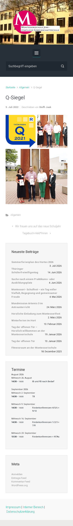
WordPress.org (19, 485)
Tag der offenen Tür (23, 341)
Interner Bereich (33, 507)
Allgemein (24, 87)
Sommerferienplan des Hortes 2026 (32, 262)
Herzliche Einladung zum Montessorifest (35, 313)
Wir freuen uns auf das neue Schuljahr (38, 226)
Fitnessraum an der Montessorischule (34, 347)
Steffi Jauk (45, 107)
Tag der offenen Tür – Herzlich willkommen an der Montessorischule (28, 331)
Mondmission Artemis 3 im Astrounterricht (27, 305)
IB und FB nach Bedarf (43, 381)
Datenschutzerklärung (20, 511)
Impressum (13, 507)
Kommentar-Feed (20, 481)
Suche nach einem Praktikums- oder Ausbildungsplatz (33, 281)
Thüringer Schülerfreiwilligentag (24, 270)
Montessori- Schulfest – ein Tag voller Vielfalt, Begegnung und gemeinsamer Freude (34, 293)
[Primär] (36, 53)
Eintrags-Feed (18, 478)
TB (33, 396)
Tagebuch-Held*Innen (35, 233)
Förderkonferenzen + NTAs (45, 436)
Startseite (10, 87)
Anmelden (16, 474)
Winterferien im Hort (23, 320)
